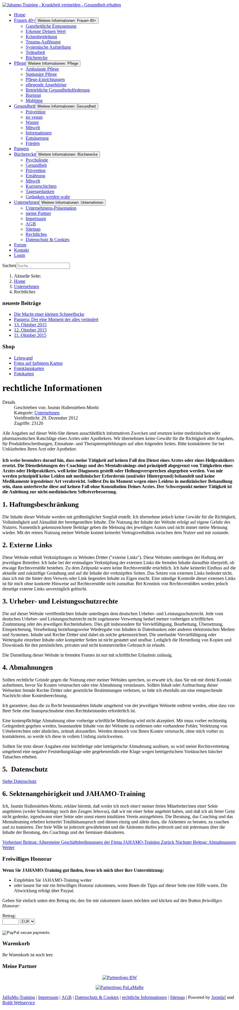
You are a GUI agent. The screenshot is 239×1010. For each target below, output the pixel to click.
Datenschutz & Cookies (47, 239)
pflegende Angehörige (46, 84)
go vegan (34, 117)
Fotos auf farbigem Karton (38, 363)
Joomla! (218, 997)
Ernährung (35, 175)
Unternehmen (26, 202)
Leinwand (23, 357)
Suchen (9, 265)
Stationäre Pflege (41, 74)
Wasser (32, 122)
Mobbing (34, 100)
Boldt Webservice (18, 1002)
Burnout (33, 95)
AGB (31, 223)
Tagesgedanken (40, 191)
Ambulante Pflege (42, 68)
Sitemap (33, 229)
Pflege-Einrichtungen (45, 79)
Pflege (20, 63)
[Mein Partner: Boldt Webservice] (119, 977)
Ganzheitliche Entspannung (51, 26)
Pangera (21, 148)
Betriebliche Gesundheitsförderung (58, 89)
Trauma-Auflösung (43, 41)
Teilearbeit (35, 52)
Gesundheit (24, 106)
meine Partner (38, 213)
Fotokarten (24, 373)
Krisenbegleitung (41, 36)
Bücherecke (37, 57)
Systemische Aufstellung (48, 47)
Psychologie (37, 159)
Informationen (39, 132)
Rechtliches (36, 234)
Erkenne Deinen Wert (46, 31)
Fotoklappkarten (29, 368)
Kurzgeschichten (41, 186)
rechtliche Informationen (144, 997)
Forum (20, 244)
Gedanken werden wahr (48, 196)
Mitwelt (33, 127)
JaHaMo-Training (18, 997)
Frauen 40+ (24, 20)
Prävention (35, 111)
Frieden (33, 143)
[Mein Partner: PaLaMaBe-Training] (120, 987)
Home (19, 14)
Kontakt (21, 250)
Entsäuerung (37, 138)
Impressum (36, 218)
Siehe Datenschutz (19, 781)
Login (19, 255)
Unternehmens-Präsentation (51, 208)
